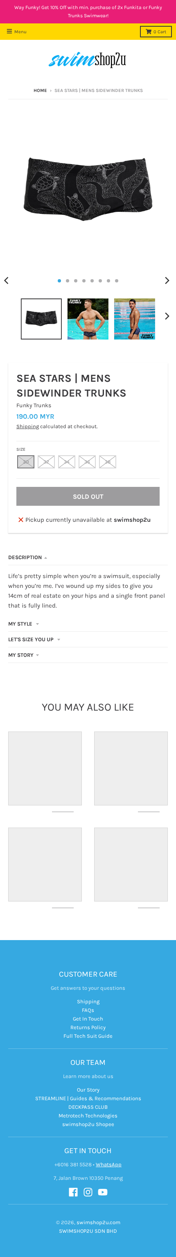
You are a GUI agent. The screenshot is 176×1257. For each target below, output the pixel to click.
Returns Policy (88, 1027)
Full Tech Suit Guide (88, 1036)
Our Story (88, 1090)
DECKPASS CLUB (88, 1107)
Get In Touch (88, 1019)
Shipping (27, 426)
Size (20, 449)
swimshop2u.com (98, 1222)
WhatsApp (109, 1164)
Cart (159, 31)
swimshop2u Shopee (88, 1124)
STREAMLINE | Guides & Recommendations (88, 1098)
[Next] (167, 281)
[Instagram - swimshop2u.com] (88, 1192)
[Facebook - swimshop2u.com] (73, 1192)
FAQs (88, 1010)
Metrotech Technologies (88, 1115)
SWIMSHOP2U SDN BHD (88, 1231)
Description (25, 557)
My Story (21, 655)
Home (40, 90)
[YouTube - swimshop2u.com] (103, 1192)
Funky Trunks (33, 405)
